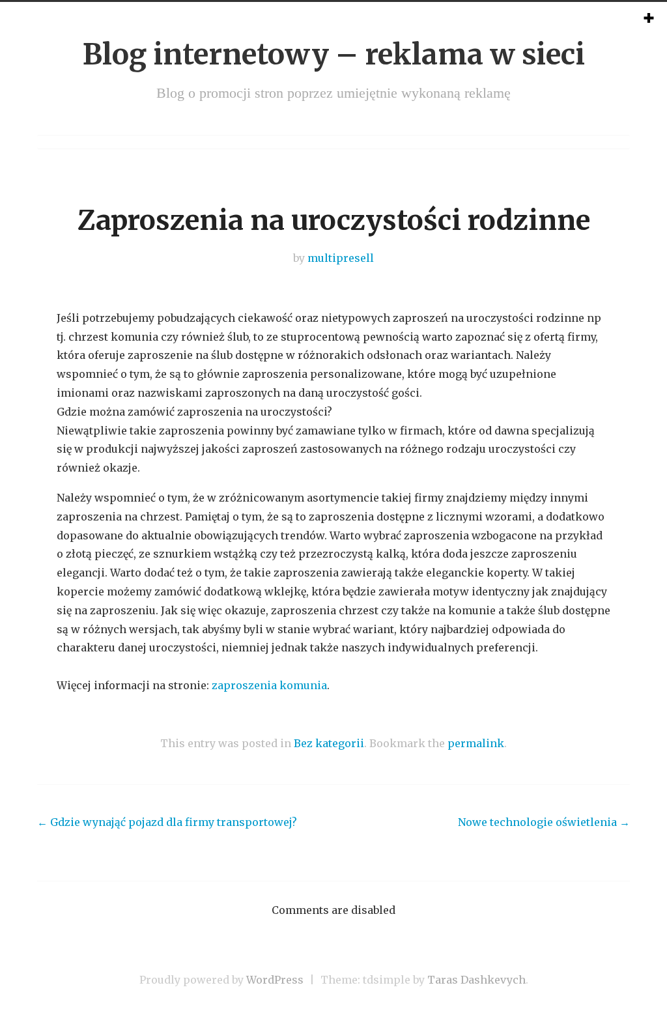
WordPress (275, 979)
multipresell (340, 257)
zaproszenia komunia (269, 685)
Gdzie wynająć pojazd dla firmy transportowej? (167, 822)
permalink (475, 743)
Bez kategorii (329, 743)
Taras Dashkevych (476, 979)
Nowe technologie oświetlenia (544, 822)
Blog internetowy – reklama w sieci (334, 54)
